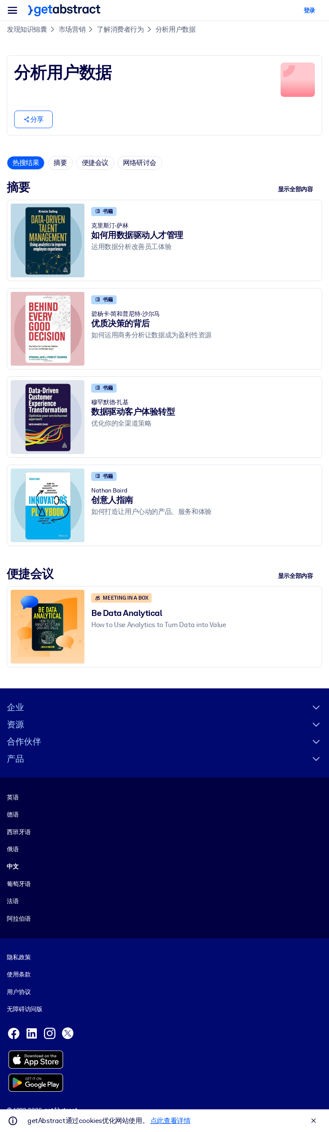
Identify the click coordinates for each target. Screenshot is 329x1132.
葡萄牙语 (18, 883)
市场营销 (72, 29)
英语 (13, 797)
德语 (13, 814)
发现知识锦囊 (27, 29)
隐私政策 (18, 957)
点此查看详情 (170, 1121)
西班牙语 (18, 832)
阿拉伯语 (18, 918)
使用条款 (18, 974)
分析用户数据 (176, 29)
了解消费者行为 (120, 29)
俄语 (13, 849)
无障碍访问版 (24, 1009)
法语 (13, 901)
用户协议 (18, 991)
